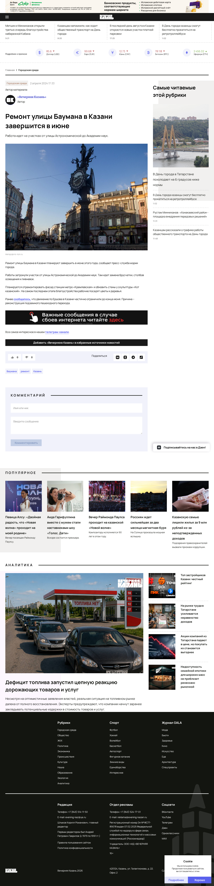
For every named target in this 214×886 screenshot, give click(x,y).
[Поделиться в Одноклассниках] (125, 357)
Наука (61, 767)
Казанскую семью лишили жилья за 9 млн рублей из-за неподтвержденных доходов (189, 527)
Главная (10, 70)
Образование (65, 772)
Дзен (164, 827)
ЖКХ (60, 740)
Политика (63, 745)
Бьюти (165, 735)
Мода (165, 729)
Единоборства (118, 767)
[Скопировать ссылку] (141, 357)
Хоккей (113, 735)
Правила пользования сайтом (74, 842)
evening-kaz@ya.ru (75, 817)
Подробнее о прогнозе (16, 54)
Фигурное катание (120, 756)
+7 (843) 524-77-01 (130, 811)
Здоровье (167, 740)
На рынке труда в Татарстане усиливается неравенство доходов (192, 613)
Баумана (12, 371)
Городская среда (28, 70)
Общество (63, 735)
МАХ (164, 838)
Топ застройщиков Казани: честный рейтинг (193, 579)
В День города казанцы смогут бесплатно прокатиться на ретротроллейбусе (181, 30)
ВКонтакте (167, 811)
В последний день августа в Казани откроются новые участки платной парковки (132, 30)
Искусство (168, 751)
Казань (37, 371)
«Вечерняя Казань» (31, 97)
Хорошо (199, 880)
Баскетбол (115, 745)
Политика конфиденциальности (75, 847)
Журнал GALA (172, 723)
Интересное (116, 772)
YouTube (166, 817)
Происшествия (66, 756)
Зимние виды (117, 762)
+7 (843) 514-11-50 (78, 811)
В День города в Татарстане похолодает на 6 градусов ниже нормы (176, 179)
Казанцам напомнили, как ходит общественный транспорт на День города (79, 30)
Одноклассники (170, 833)
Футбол (114, 729)
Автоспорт (116, 751)
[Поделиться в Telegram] (133, 357)
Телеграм (167, 822)
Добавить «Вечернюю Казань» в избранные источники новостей (76, 342)
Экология (63, 778)
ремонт (25, 371)
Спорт (114, 723)
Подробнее (176, 880)
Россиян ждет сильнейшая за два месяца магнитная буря (148, 522)
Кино (164, 745)
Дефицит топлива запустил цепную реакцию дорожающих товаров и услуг (61, 686)
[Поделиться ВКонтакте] (117, 357)
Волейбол (115, 740)
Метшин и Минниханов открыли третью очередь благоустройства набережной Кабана (26, 30)
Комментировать (26, 443)
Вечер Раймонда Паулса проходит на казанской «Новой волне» (107, 522)
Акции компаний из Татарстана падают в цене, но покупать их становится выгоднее (194, 644)
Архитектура (169, 762)
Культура (62, 762)
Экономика (64, 751)
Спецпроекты (169, 767)
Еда (164, 756)
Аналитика (19, 565)
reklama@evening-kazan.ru (132, 817)
